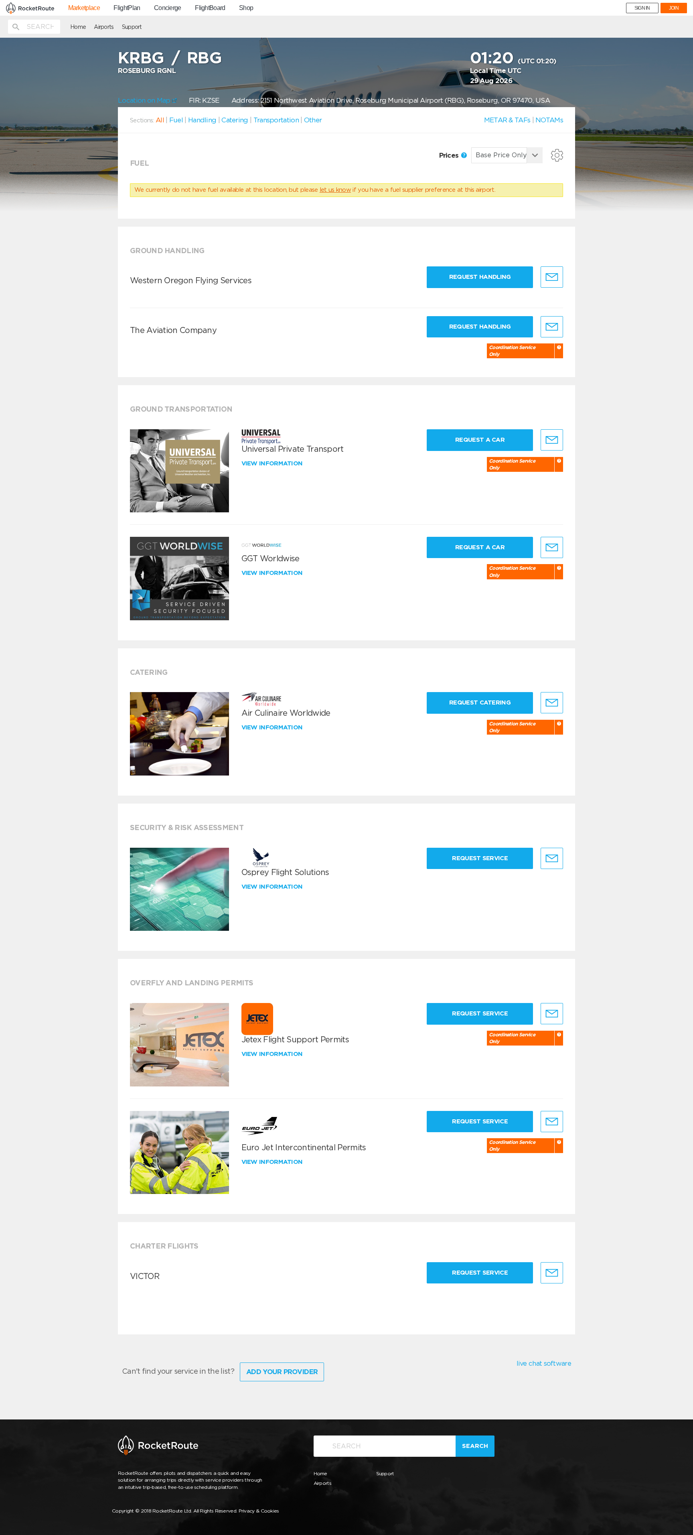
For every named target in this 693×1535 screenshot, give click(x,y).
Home (78, 27)
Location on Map (145, 100)
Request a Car (480, 439)
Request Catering (480, 702)
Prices (449, 155)
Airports (103, 27)
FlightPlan (126, 8)
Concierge (167, 8)
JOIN (674, 8)
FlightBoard (210, 8)
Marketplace (84, 8)
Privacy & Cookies (259, 1511)
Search (475, 1446)
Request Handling (480, 276)
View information (272, 463)
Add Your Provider (282, 1372)
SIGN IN (642, 8)
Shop (246, 8)
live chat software (544, 1363)
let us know (335, 189)
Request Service (480, 858)
